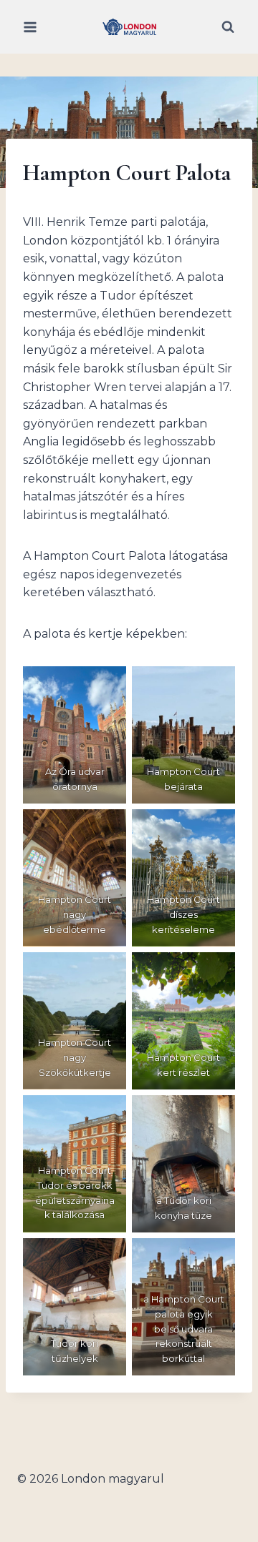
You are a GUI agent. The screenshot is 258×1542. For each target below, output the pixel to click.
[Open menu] (30, 27)
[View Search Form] (228, 27)
